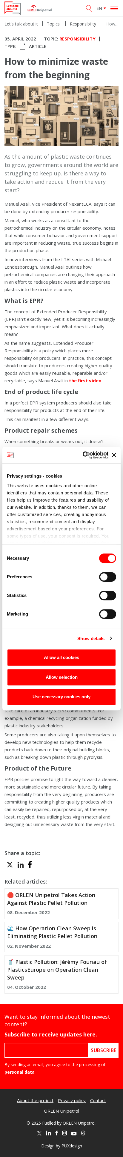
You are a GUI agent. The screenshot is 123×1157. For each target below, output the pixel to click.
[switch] (107, 577)
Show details (90, 638)
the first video (85, 380)
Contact (98, 1100)
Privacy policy (72, 1100)
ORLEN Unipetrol (61, 1111)
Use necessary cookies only (61, 696)
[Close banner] (114, 455)
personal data (19, 1072)
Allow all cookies (61, 657)
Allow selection (62, 677)
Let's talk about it (21, 24)
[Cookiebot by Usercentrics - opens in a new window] (83, 455)
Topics (53, 24)
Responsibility (83, 24)
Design (48, 1146)
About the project (35, 1100)
